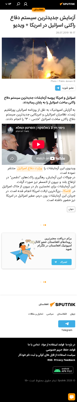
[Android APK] (63, 371)
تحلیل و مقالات (35, 314)
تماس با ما (34, 344)
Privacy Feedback (64, 360)
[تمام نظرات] (71, 396)
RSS (49, 360)
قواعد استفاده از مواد (52, 344)
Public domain (66, 81)
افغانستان (62, 314)
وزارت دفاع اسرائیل (29, 169)
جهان (71, 209)
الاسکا (67, 191)
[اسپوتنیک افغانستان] (68, 5)
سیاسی (50, 314)
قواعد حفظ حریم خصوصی (60, 349)
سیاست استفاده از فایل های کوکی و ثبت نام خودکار (46, 355)
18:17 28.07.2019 (65, 33)
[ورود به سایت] (25, 3)
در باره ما (70, 344)
